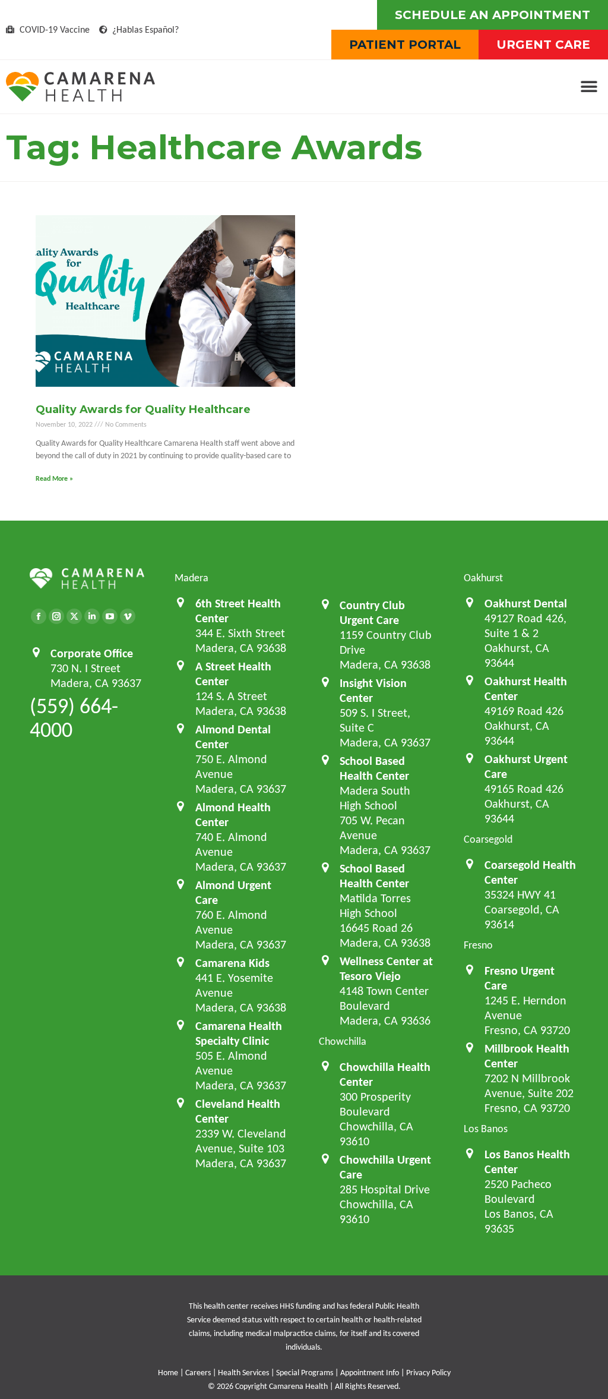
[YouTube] (110, 616)
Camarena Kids (232, 963)
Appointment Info (369, 1373)
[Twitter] (74, 616)
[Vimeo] (127, 616)
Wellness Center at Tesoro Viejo (386, 968)
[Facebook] (38, 616)
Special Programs (304, 1373)
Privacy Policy (428, 1373)
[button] (588, 87)
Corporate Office (91, 653)
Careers (198, 1373)
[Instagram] (56, 616)
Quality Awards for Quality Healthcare (143, 409)
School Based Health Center (374, 768)
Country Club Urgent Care (372, 612)
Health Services (243, 1373)
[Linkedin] (92, 616)
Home (168, 1373)
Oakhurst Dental (525, 603)
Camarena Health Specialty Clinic (238, 1033)
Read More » (54, 478)
